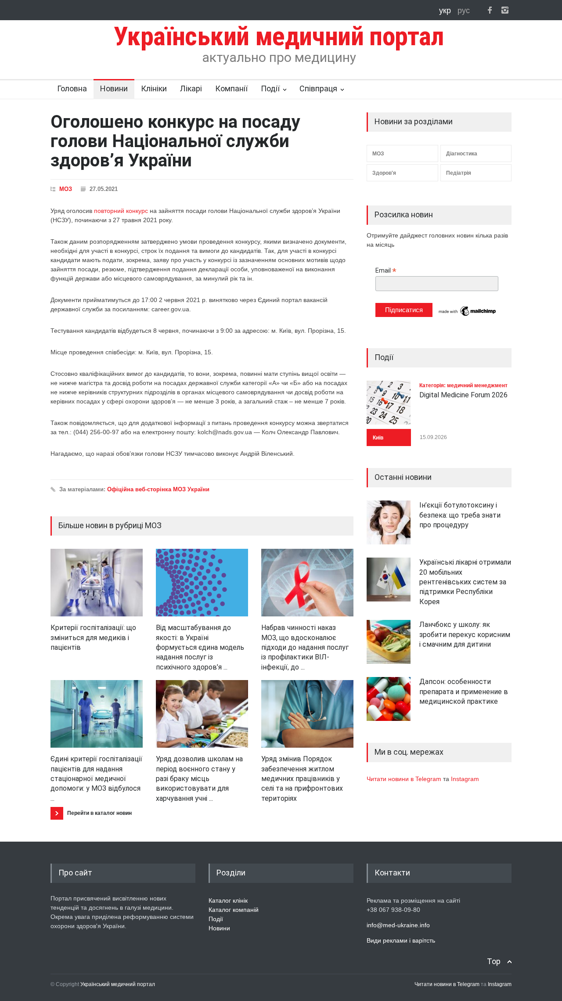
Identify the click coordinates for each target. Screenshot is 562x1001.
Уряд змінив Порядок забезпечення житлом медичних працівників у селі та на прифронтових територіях (302, 779)
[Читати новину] (96, 582)
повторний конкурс (121, 210)
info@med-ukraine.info (398, 925)
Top (494, 961)
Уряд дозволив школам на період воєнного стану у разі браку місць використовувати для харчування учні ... (199, 779)
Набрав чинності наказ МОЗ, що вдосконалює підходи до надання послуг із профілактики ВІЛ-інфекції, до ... (305, 647)
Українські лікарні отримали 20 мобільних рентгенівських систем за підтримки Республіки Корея (465, 582)
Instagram (465, 778)
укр (446, 10)
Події (270, 88)
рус (464, 10)
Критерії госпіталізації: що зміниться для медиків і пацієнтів (93, 637)
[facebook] (489, 10)
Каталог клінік (228, 900)
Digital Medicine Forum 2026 (463, 395)
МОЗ (65, 189)
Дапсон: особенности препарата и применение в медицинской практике (463, 691)
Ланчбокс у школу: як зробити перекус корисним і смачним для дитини (464, 634)
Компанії (231, 88)
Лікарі (191, 88)
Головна (72, 88)
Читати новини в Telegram (405, 778)
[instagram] (505, 10)
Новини (114, 88)
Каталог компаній (234, 909)
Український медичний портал (117, 984)
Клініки (154, 88)
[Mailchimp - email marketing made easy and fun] (468, 315)
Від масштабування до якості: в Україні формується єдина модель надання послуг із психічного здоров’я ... (200, 647)
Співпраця (318, 88)
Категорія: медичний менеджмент (463, 385)
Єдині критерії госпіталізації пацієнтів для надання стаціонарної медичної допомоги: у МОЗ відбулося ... (96, 779)
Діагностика (461, 154)
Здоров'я (384, 173)
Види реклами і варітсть (401, 940)
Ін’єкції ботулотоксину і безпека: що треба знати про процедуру (460, 515)
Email (385, 270)
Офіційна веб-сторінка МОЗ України (158, 489)
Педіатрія (458, 173)
